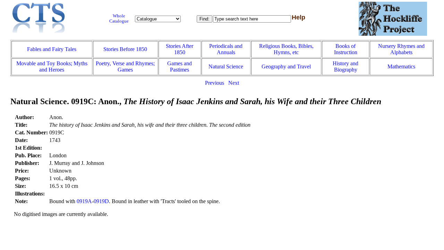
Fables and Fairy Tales (51, 49)
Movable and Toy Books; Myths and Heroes (51, 66)
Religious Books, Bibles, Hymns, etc (286, 49)
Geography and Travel (286, 66)
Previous (214, 83)
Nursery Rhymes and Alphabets (401, 49)
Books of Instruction (345, 49)
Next (233, 83)
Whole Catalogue (119, 19)
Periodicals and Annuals (225, 49)
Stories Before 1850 (125, 49)
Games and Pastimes (179, 66)
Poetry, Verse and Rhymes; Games (125, 66)
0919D (101, 201)
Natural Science (225, 66)
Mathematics (401, 66)
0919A (84, 201)
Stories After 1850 (179, 49)
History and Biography (345, 66)
